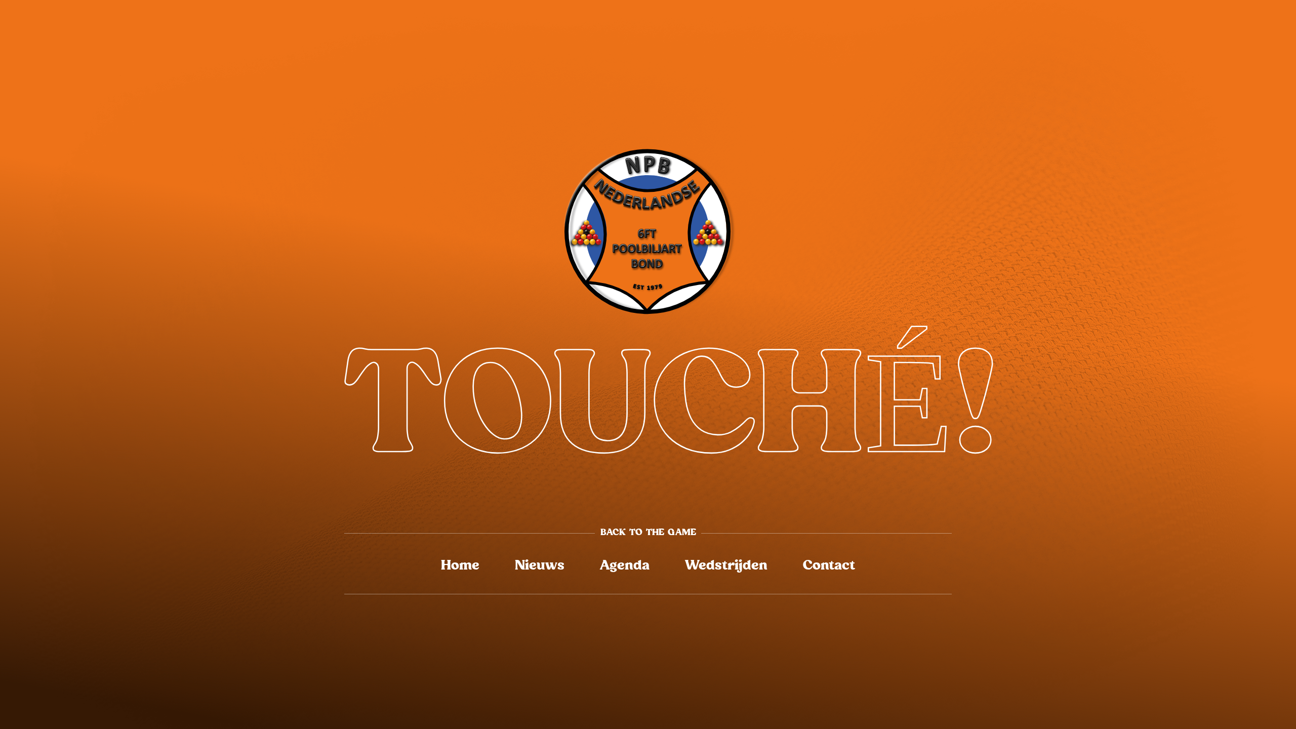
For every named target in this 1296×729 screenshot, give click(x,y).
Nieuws (539, 565)
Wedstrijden (726, 565)
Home (460, 565)
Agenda (625, 565)
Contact (829, 565)
